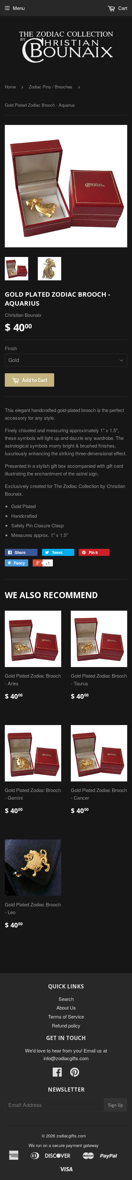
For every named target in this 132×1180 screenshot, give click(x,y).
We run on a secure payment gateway (64, 1145)
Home (10, 87)
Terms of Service (66, 1016)
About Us (66, 1007)
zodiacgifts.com (71, 1136)
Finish (11, 348)
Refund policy (66, 1025)
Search (66, 998)
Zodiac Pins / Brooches (50, 87)
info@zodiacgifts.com (66, 1058)
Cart (122, 7)
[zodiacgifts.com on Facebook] (57, 1073)
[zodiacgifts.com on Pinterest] (74, 1073)
